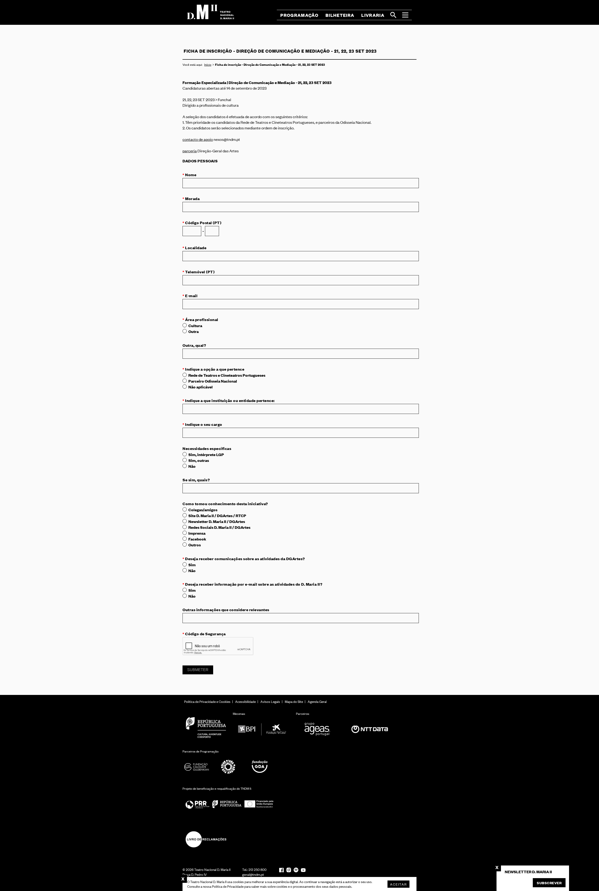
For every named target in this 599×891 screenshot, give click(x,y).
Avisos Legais (270, 701)
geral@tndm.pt (253, 874)
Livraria (372, 15)
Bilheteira (339, 15)
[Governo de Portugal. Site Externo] (206, 727)
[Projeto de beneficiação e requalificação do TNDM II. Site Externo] (229, 804)
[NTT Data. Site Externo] (369, 729)
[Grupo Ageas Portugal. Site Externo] (319, 729)
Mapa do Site (294, 701)
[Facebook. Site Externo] (281, 870)
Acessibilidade (245, 701)
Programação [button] (299, 15)
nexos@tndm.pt (227, 139)
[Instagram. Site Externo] (288, 870)
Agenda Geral (317, 701)
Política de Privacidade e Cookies (207, 701)
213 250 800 (257, 869)
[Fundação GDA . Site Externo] (260, 767)
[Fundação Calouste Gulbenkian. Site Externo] (197, 767)
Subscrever (549, 882)
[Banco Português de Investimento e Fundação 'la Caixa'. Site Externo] (262, 729)
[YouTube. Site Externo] (303, 870)
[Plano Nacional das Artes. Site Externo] (228, 767)
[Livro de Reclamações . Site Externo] (206, 839)
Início (207, 64)
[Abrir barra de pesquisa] (393, 15)
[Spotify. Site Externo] (296, 870)
